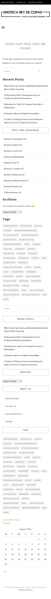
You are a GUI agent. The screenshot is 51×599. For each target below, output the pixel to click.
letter (28, 267)
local (6, 272)
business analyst (11, 235)
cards (27, 244)
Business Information (13, 139)
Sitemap (4, 7)
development (9, 258)
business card (10, 239)
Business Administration (15, 180)
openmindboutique (11, 520)
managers (31, 272)
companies (20, 249)
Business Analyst (11, 145)
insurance (23, 262)
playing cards (10, 281)
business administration (25, 230)
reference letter (11, 285)
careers (36, 244)
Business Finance (11, 186)
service (25, 285)
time (44, 295)
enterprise (23, 258)
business (7, 230)
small (24, 290)
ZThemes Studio (26, 590)
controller (9, 253)
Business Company (12, 168)
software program (30, 295)
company (32, 249)
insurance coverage (13, 267)
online (19, 276)
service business (11, 290)
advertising (26, 226)
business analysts (30, 235)
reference (36, 281)
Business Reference (13, 174)
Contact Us (21, 2)
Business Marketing (13, 157)
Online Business (11, 192)
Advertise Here (7, 2)
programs (23, 281)
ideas (44, 258)
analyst (38, 226)
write (6, 299)
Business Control (11, 151)
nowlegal (6, 523)
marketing (8, 276)
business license (26, 239)
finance (35, 258)
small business (36, 290)
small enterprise (11, 295)
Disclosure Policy (35, 2)
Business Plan (10, 162)
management (18, 272)
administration (10, 226)
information (9, 262)
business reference (12, 244)
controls (21, 253)
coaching (8, 249)
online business (33, 276)
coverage (32, 253)
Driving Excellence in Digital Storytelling (21, 113)
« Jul (4, 571)
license (37, 267)
